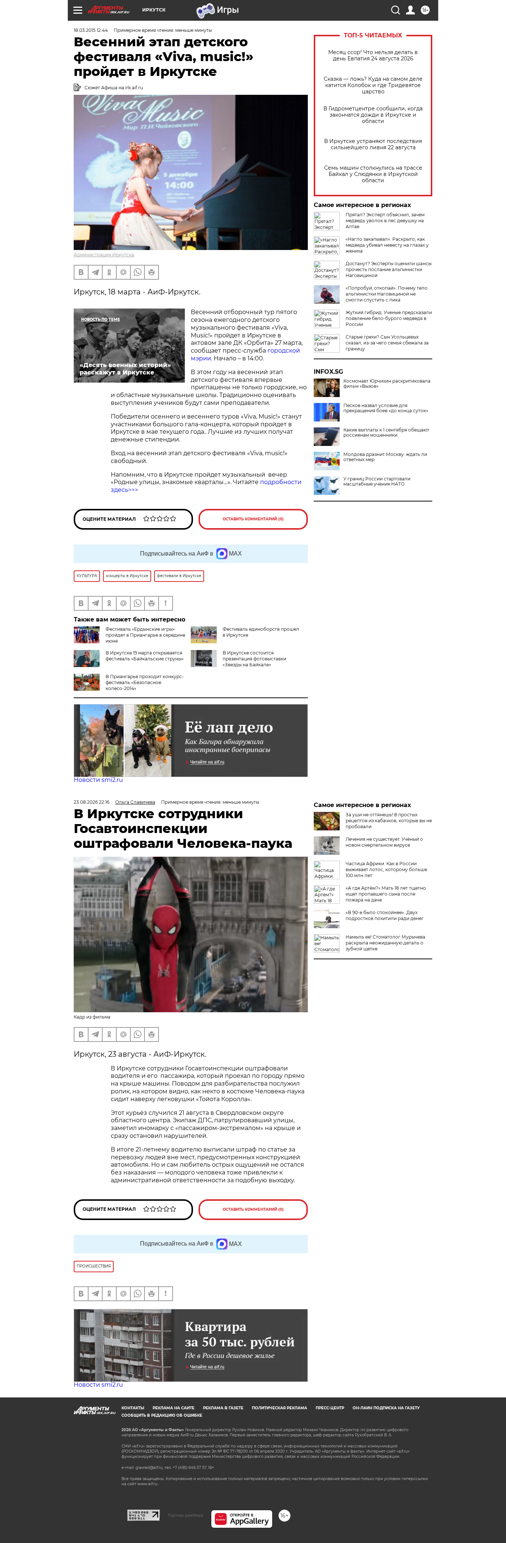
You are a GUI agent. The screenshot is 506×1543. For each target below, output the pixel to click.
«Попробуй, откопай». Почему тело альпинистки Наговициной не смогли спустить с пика (386, 294)
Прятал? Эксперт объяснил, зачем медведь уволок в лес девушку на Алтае (385, 220)
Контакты (132, 1408)
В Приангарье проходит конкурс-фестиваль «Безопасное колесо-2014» (145, 682)
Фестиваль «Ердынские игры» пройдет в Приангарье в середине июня (145, 635)
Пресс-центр (330, 1408)
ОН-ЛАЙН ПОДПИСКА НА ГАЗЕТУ (386, 1408)
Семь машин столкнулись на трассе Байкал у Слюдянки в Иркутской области (373, 174)
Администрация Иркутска (104, 254)
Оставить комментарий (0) (253, 519)
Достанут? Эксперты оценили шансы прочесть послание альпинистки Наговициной (389, 269)
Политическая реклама (279, 1408)
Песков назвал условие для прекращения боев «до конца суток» (385, 408)
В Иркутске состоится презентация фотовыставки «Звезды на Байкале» (254, 658)
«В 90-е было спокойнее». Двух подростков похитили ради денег (385, 915)
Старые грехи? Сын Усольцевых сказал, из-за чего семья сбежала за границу (387, 342)
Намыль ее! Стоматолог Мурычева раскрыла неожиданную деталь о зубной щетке (385, 943)
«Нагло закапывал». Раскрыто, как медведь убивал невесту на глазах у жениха (387, 245)
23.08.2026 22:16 (91, 802)
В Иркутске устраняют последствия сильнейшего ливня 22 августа (373, 144)
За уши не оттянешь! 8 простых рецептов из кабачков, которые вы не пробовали (389, 820)
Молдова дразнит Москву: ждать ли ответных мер (385, 457)
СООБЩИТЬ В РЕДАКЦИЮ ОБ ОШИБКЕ (161, 1415)
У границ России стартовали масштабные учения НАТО (376, 481)
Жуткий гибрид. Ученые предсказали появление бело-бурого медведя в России (389, 318)
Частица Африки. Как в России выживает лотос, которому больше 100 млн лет (386, 869)
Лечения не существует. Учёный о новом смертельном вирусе (384, 842)
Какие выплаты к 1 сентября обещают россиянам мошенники (386, 432)
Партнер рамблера (185, 1515)
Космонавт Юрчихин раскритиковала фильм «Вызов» (386, 384)
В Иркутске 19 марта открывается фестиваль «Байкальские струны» (145, 655)
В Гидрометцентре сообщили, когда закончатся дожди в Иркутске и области (373, 115)
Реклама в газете (223, 1408)
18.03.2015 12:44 (91, 30)
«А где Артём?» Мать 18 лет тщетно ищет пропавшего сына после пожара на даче (386, 894)
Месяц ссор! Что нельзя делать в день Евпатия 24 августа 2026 (373, 55)
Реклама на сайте (173, 1408)
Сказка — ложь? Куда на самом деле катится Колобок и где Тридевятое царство (373, 85)
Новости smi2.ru (98, 779)
